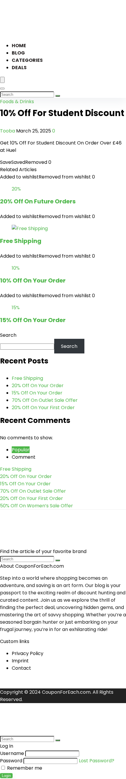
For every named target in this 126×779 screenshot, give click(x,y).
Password (11, 760)
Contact (21, 668)
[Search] (2, 88)
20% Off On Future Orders (38, 201)
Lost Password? (96, 760)
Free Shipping (20, 241)
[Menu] (2, 80)
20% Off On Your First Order (43, 407)
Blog (18, 53)
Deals (19, 67)
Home (19, 45)
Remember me (24, 768)
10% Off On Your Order (33, 280)
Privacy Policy (27, 653)
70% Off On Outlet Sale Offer (45, 400)
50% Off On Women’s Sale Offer (36, 505)
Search (8, 335)
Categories (27, 60)
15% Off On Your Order (33, 320)
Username (12, 753)
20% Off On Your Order (38, 385)
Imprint (20, 660)
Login (6, 775)
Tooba (8, 130)
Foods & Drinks (17, 101)
